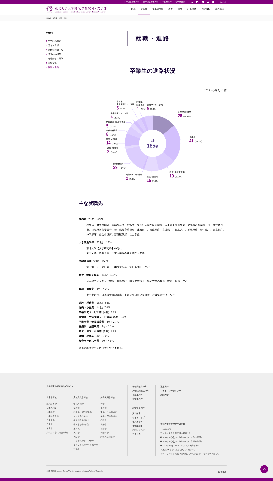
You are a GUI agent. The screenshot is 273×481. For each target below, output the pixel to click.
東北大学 (164, 395)
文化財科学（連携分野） (57, 432)
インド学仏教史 (80, 416)
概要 (133, 9)
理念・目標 (53, 45)
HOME (48, 18)
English (223, 2)
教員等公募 (137, 421)
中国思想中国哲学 (81, 424)
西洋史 (76, 449)
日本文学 (50, 420)
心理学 (103, 420)
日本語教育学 (52, 416)
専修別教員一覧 (55, 50)
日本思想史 (51, 408)
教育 (170, 9)
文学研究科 (157, 9)
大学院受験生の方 (150, 2)
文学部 (144, 9)
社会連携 (191, 9)
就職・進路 (53, 67)
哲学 (102, 404)
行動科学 (104, 433)
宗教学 (76, 408)
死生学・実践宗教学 (82, 412)
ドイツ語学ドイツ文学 (83, 441)
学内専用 (219, 9)
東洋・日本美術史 (108, 412)
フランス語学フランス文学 (85, 445)
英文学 (76, 433)
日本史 (49, 424)
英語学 (76, 437)
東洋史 (76, 428)
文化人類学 (78, 404)
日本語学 (50, 412)
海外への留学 (54, 54)
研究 (180, 9)
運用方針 (164, 386)
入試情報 (205, 9)
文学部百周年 (138, 408)
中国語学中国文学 (81, 420)
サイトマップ (138, 417)
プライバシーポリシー (170, 390)
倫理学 (103, 408)
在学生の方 (180, 2)
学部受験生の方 (132, 2)
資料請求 (136, 413)
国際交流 (52, 63)
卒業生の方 (167, 2)
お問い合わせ (138, 430)
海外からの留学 (55, 58)
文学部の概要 (54, 41)
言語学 (103, 424)
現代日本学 (51, 404)
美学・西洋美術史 (108, 416)
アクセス (136, 434)
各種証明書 (137, 426)
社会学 (103, 428)
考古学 (49, 428)
